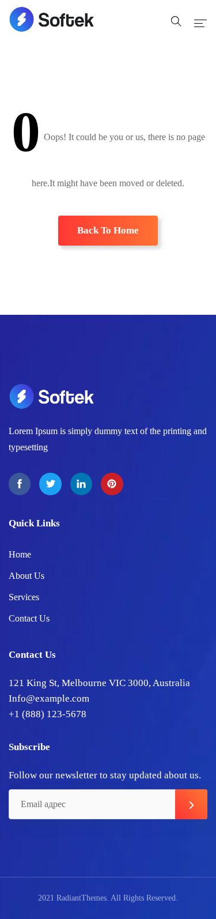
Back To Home (108, 230)
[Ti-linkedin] (81, 484)
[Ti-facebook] (20, 484)
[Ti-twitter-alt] (50, 484)
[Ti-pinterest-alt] (112, 484)
